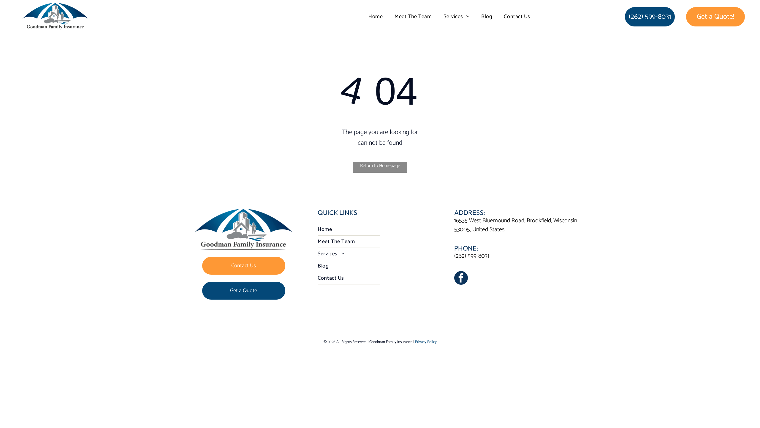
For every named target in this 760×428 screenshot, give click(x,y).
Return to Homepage (380, 166)
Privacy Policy (426, 342)
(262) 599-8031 (471, 256)
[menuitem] (375, 16)
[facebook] (461, 278)
